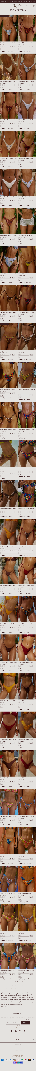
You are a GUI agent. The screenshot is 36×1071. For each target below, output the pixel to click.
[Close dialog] (30, 524)
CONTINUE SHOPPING (18, 545)
